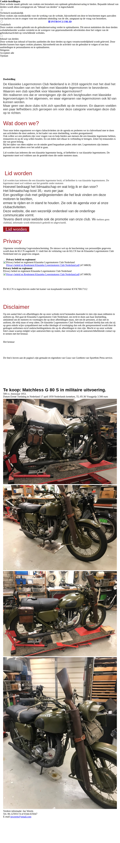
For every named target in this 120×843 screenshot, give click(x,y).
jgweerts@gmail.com (20, 816)
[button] (60, 50)
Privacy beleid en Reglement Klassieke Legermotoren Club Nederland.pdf (43, 265)
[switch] (1, 36)
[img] (60, 9)
